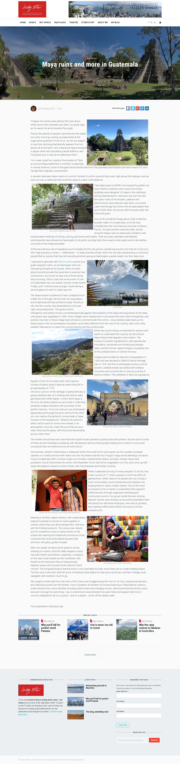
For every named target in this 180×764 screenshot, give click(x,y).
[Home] (32, 9)
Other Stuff (87, 22)
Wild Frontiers (65, 261)
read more (22, 714)
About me (103, 22)
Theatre (73, 22)
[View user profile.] (33, 108)
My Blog (115, 22)
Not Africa (45, 22)
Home (23, 22)
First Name (120, 701)
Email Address (122, 691)
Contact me (55, 711)
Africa (32, 22)
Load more (90, 654)
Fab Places (60, 22)
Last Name (120, 711)
